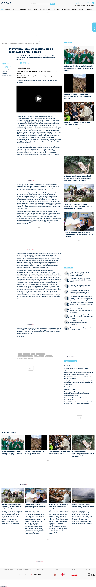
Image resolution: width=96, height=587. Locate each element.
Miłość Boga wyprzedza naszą (74, 366)
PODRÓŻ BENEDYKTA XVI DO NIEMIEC (25, 356)
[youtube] (94, 29)
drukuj (24, 63)
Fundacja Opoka (8, 569)
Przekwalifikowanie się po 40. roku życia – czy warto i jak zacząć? (78, 377)
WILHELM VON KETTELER (22, 358)
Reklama (55, 569)
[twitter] (94, 27)
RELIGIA (35, 356)
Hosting (88, 569)
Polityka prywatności (24, 569)
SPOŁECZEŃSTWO (49, 356)
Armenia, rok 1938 (70, 389)
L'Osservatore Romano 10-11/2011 (8, 66)
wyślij (28, 63)
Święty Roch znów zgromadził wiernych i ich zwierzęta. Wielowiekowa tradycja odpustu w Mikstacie (78, 382)
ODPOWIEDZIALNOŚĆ (40, 354)
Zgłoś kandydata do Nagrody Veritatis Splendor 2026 (76, 369)
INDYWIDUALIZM (27, 354)
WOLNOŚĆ (30, 358)
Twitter (21, 63)
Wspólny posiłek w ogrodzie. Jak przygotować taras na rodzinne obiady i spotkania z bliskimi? (77, 393)
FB (18, 63)
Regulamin (40, 569)
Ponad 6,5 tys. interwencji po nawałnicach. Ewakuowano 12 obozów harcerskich (78, 402)
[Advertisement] (48, 24)
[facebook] (94, 24)
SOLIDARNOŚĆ (41, 356)
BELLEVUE (20, 354)
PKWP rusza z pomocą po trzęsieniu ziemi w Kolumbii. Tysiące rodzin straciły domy (78, 373)
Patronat (72, 569)
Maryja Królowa (69, 387)
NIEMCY (33, 354)
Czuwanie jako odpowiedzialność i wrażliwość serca (75, 398)
